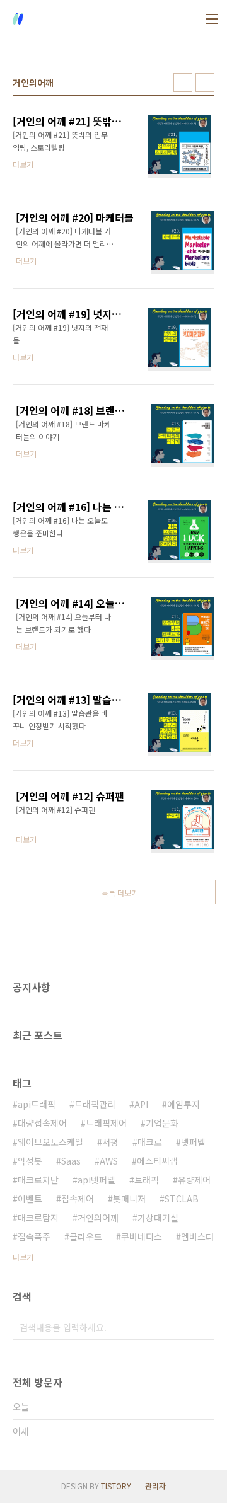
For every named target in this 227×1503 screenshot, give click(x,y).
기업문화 (162, 1123)
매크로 (149, 1142)
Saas (71, 1161)
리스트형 (204, 82)
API (141, 1104)
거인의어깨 (98, 1217)
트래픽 (146, 1179)
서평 (110, 1142)
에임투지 (183, 1104)
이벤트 (30, 1198)
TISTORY (116, 1485)
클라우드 (85, 1236)
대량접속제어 (42, 1123)
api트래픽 (36, 1104)
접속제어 (77, 1198)
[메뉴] (212, 19)
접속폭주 (34, 1236)
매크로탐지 (38, 1217)
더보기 (23, 1257)
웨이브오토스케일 (50, 1142)
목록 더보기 (120, 892)
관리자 (155, 1485)
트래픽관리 (94, 1104)
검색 (202, 1327)
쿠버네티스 (141, 1236)
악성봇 (30, 1161)
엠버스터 (197, 1236)
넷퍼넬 (193, 1142)
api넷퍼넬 (96, 1179)
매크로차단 (38, 1179)
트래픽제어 (106, 1123)
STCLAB (182, 1198)
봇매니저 (129, 1198)
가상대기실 (157, 1217)
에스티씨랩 (157, 1161)
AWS (109, 1161)
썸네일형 (182, 82)
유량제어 (194, 1179)
